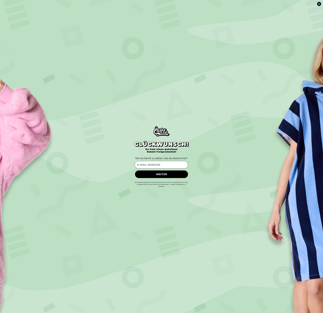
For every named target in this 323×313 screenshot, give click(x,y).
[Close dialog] (319, 4)
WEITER (161, 174)
